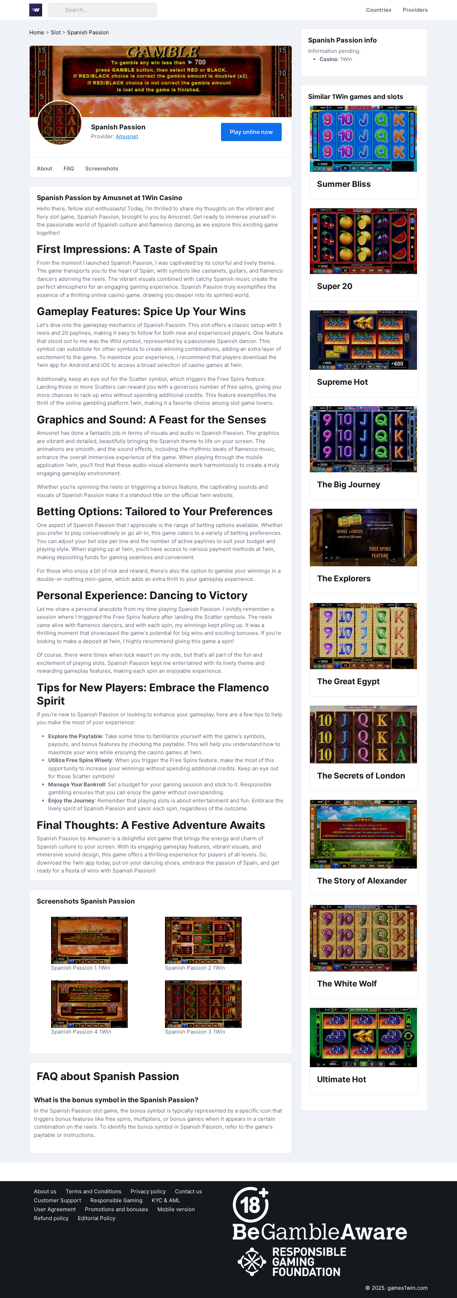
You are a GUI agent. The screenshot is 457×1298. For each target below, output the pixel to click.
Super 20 (334, 286)
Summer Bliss (344, 184)
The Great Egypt (348, 681)
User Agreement (55, 1209)
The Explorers (344, 578)
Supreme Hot (342, 382)
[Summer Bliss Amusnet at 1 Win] (364, 139)
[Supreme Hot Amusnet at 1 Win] (364, 340)
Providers (415, 9)
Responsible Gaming (116, 1200)
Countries (378, 9)
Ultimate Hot (341, 1079)
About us (45, 1191)
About (44, 168)
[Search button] (56, 10)
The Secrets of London (361, 775)
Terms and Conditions (93, 1191)
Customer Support (57, 1200)
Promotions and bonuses (116, 1209)
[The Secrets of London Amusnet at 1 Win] (364, 735)
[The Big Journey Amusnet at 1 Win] (364, 439)
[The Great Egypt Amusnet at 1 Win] (364, 636)
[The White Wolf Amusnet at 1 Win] (364, 938)
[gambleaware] (320, 1231)
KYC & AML (166, 1200)
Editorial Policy (96, 1218)
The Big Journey (348, 484)
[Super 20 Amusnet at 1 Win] (364, 241)
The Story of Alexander (362, 880)
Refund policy (51, 1218)
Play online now (251, 131)
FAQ (69, 168)
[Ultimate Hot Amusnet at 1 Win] (364, 1037)
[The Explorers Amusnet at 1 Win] (364, 537)
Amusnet (127, 136)
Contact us (188, 1191)
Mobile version (176, 1209)
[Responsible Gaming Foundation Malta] (293, 1262)
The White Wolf (347, 983)
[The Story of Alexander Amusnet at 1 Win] (364, 834)
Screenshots (101, 168)
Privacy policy (148, 1191)
